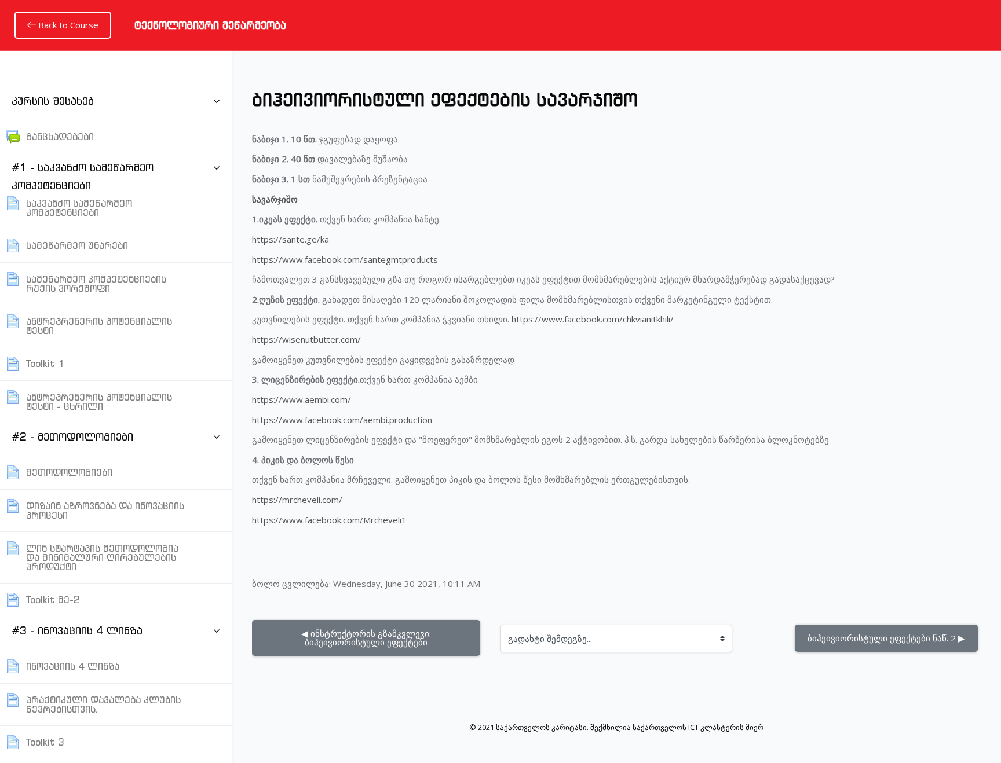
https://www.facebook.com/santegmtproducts (345, 259)
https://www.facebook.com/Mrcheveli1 (329, 520)
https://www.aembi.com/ (301, 399)
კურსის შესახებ (53, 101)
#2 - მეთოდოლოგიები (72, 436)
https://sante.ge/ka (290, 239)
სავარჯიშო (275, 199)
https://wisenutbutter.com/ (306, 339)
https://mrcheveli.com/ (297, 499)
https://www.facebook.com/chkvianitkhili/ (593, 319)
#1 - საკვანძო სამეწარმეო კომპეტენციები (83, 176)
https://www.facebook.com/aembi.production (342, 419)
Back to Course (67, 25)
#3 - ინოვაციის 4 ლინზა (77, 630)
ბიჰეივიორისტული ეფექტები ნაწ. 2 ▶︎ (886, 638)
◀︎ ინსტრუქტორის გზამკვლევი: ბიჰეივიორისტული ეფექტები (367, 638)
